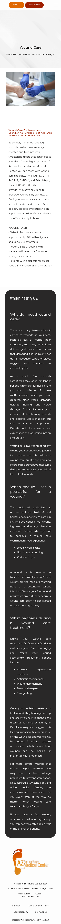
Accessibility (21, 912)
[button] (56, 5)
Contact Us (41, 912)
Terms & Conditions (38, 905)
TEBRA (45, 920)
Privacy (16, 905)
